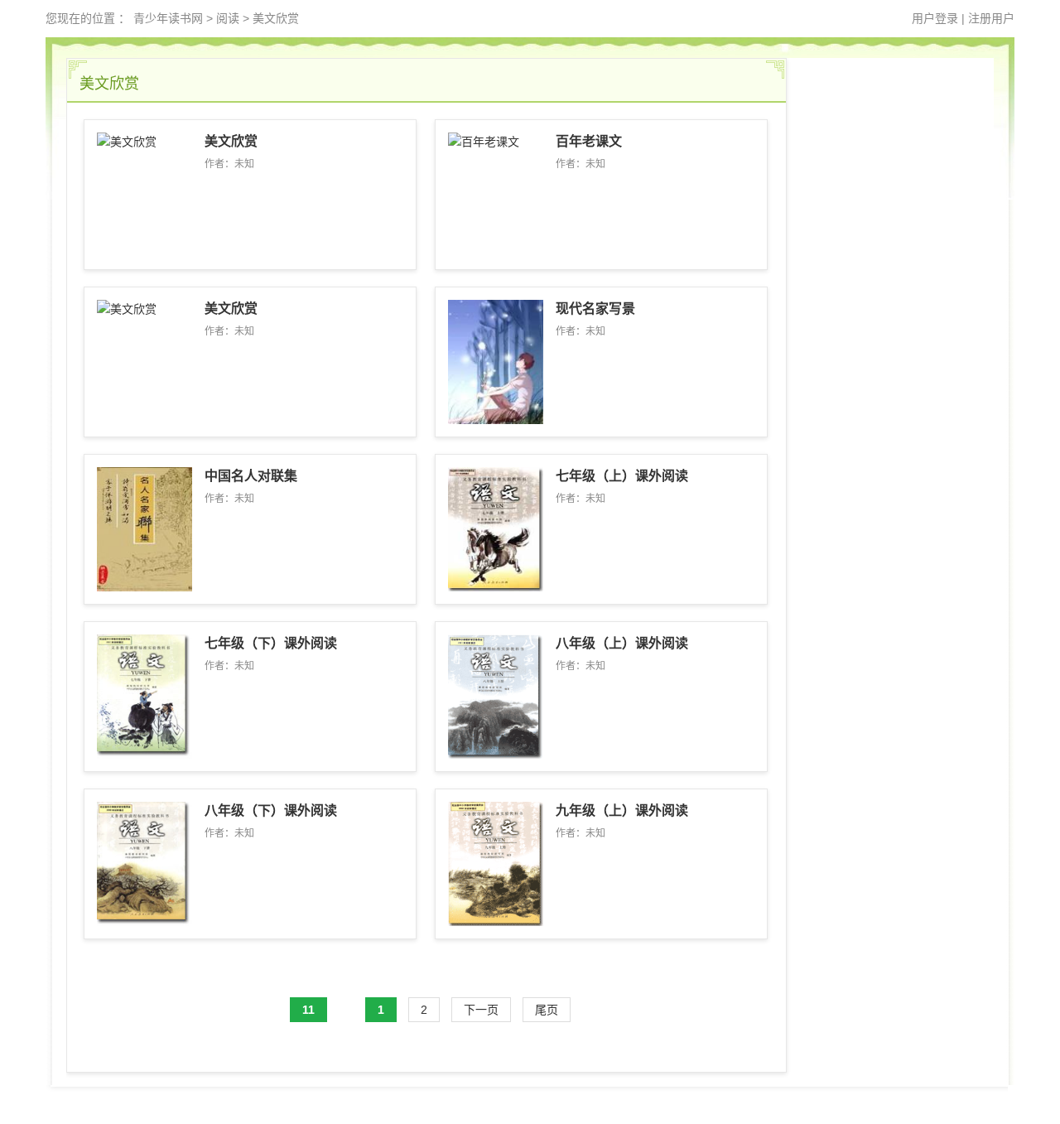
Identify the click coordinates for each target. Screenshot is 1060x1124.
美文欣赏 (276, 18)
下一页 (481, 1009)
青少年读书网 (168, 18)
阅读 (227, 18)
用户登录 (935, 18)
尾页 (546, 1009)
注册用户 (991, 18)
